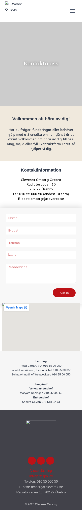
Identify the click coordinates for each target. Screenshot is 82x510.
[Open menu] (72, 11)
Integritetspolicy (41, 476)
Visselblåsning (41, 471)
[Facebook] (32, 461)
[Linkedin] (50, 461)
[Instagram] (41, 461)
